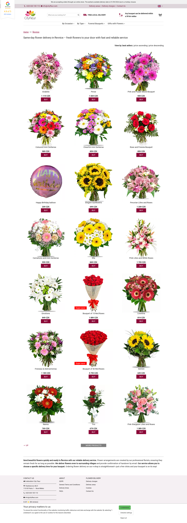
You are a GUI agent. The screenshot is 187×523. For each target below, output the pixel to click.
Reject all (123, 518)
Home (26, 32)
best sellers (127, 45)
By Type (80, 23)
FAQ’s (61, 491)
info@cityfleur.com (49, 6)
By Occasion (67, 23)
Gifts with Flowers (116, 23)
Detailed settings (126, 513)
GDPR (61, 481)
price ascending (140, 45)
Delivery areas (94, 6)
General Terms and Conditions (69, 485)
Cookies (88, 488)
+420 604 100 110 (33, 6)
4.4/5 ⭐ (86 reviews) (30, 502)
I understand (124, 508)
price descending (156, 45)
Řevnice (36, 32)
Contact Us (121, 6)
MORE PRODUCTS (93, 445)
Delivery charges (108, 6)
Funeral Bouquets (96, 23)
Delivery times (64, 488)
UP (26, 445)
